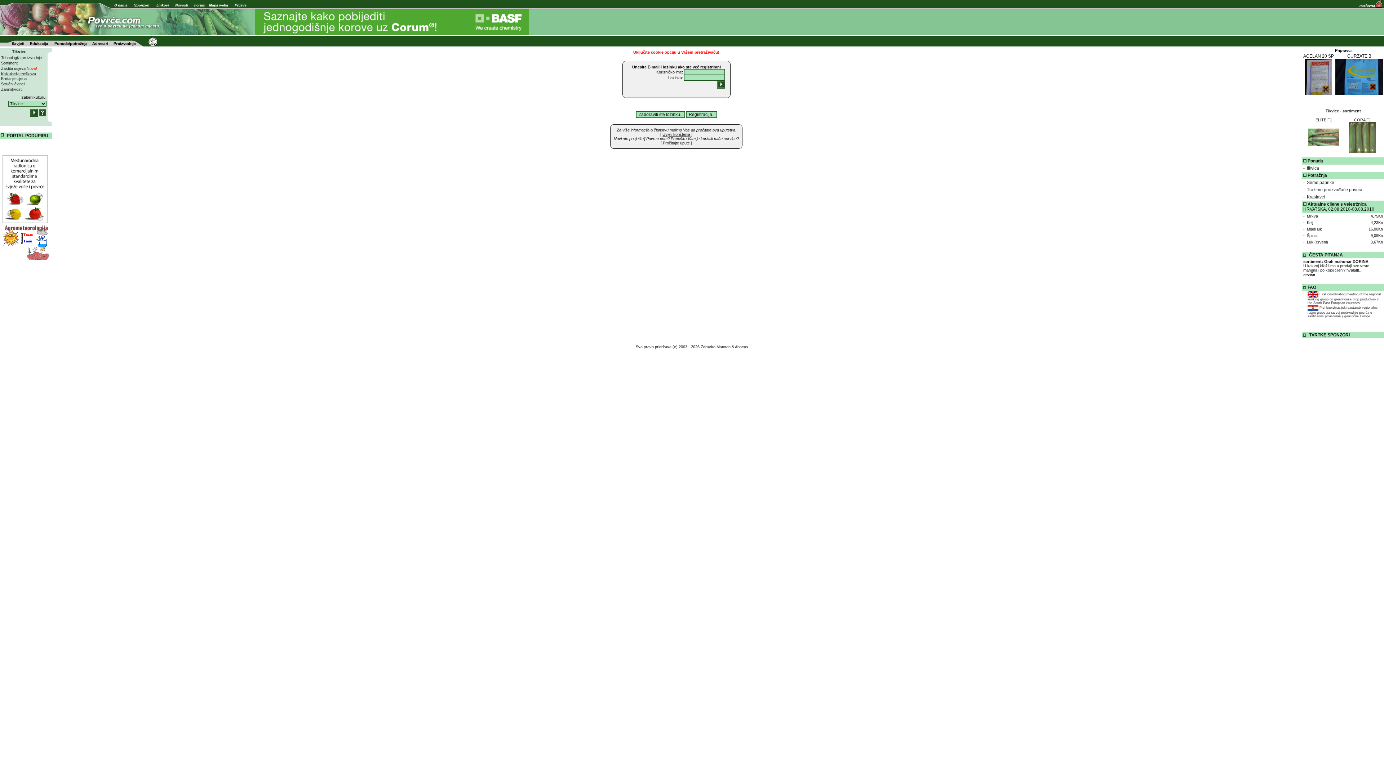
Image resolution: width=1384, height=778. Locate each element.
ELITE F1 (1324, 120)
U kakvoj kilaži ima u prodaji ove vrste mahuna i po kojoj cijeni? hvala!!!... (1336, 268)
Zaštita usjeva (19, 68)
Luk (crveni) (1317, 242)
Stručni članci (13, 84)
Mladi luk (1314, 229)
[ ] (676, 134)
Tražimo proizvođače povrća (1334, 189)
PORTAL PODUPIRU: (28, 135)
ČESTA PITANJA (1326, 255)
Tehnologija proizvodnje (21, 57)
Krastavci (1316, 197)
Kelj (1310, 222)
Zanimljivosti (11, 89)
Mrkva (1312, 216)
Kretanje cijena (14, 78)
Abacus (741, 347)
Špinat (1312, 235)
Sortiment (9, 63)
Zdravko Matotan (716, 347)
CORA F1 (1362, 120)
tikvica (1313, 168)
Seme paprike (1320, 182)
